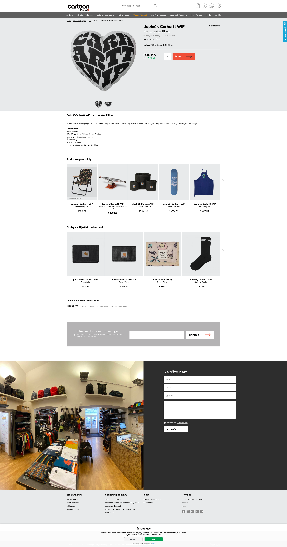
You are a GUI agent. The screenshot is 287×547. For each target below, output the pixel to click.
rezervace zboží (73, 503)
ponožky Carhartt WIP (201, 280)
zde (153, 544)
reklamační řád (73, 509)
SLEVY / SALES (140, 15)
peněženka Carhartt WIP (85, 280)
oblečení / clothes (84, 15)
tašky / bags (123, 15)
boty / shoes (196, 15)
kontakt (185, 503)
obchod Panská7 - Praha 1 (192, 499)
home (69, 21)
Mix (90, 21)
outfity (218, 15)
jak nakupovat (72, 499)
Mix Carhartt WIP (120, 306)
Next (138, 66)
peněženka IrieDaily (162, 280)
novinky (69, 15)
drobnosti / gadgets (178, 15)
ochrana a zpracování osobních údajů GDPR (122, 503)
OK (153, 539)
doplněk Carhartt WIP (82, 205)
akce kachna (110, 513)
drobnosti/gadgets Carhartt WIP (96, 306)
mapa (184, 506)
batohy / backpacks (105, 15)
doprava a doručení (113, 506)
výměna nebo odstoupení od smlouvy (120, 509)
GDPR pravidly (182, 423)
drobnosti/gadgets (79, 21)
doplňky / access (158, 15)
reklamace (71, 506)
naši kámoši (148, 503)
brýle (209, 15)
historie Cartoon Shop (152, 499)
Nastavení (133, 539)
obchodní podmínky (113, 499)
